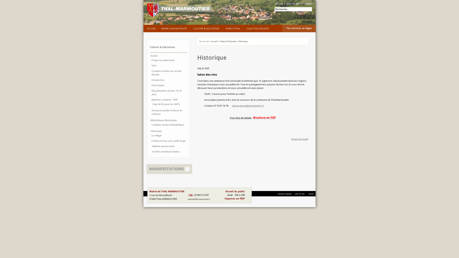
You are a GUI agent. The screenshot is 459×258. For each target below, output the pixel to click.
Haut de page (299, 139)
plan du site (293, 3)
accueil (279, 3)
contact (307, 3)
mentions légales (285, 194)
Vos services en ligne (299, 28)
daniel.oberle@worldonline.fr (248, 105)
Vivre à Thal (233, 28)
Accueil (151, 28)
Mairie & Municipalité (174, 28)
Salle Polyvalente (258, 28)
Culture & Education (206, 28)
